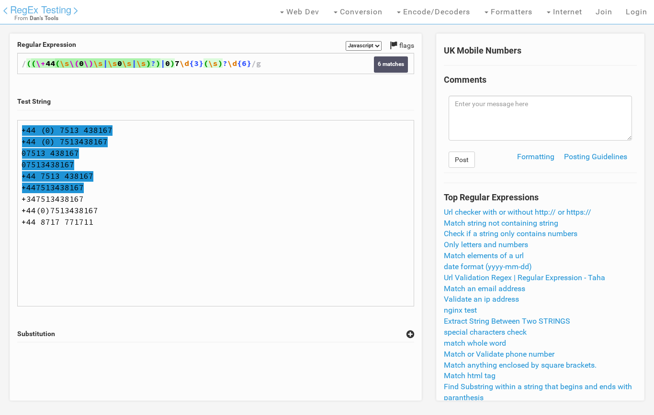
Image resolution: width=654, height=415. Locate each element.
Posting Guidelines (595, 156)
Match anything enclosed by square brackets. (520, 365)
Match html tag (470, 375)
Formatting (535, 156)
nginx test (460, 310)
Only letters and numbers (486, 244)
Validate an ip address (481, 299)
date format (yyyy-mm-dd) (488, 266)
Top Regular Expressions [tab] (491, 197)
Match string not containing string (501, 223)
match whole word (475, 343)
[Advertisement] (215, 371)
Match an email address (484, 288)
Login (636, 11)
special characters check (485, 332)
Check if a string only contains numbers (510, 233)
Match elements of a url (484, 255)
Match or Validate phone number (499, 354)
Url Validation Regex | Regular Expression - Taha (524, 277)
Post (462, 160)
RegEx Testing (40, 9)
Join (604, 11)
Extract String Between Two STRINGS (507, 321)
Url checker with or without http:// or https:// (517, 212)
